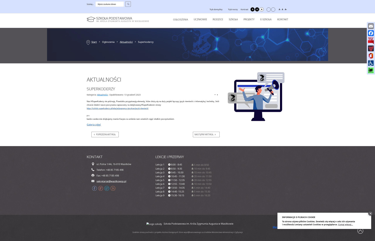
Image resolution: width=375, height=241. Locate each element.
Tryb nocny (233, 9)
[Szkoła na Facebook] (370, 33)
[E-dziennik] (370, 48)
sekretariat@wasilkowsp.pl (111, 181)
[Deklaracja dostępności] (370, 63)
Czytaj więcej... (345, 224)
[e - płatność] (370, 70)
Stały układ (269, 9)
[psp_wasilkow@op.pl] (370, 26)
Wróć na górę (360, 231)
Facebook (94, 188)
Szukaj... (90, 4)
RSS (113, 188)
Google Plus (100, 188)
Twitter (106, 188)
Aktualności (126, 42)
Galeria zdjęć (94, 124)
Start (94, 42)
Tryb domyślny (216, 9)
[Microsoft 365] (370, 55)
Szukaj (128, 4)
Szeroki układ (273, 9)
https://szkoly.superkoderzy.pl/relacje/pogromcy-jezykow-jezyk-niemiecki (117, 108)
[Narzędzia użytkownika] (215, 94)
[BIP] (370, 41)
